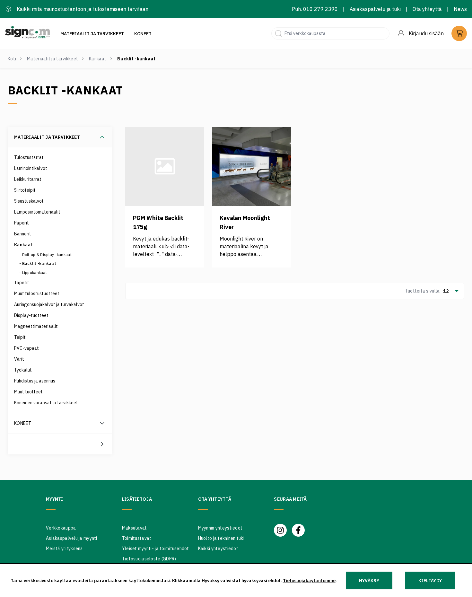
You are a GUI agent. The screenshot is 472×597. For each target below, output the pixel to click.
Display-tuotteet (31, 315)
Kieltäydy (430, 581)
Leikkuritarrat (27, 179)
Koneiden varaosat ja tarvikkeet (46, 403)
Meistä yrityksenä (64, 548)
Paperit (21, 223)
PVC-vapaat (26, 348)
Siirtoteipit (25, 190)
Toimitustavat (137, 538)
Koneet (143, 34)
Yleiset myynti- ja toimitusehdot (155, 548)
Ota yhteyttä (427, 9)
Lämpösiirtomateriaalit (37, 212)
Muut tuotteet (28, 392)
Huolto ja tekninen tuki (221, 538)
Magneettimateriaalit (36, 326)
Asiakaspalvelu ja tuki (375, 9)
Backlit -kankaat (39, 263)
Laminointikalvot (30, 168)
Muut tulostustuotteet (36, 293)
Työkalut (23, 370)
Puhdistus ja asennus (34, 381)
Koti (12, 59)
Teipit (20, 337)
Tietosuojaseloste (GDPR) (149, 559)
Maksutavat (134, 528)
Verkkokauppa (61, 528)
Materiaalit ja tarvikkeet (92, 34)
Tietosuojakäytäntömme (309, 581)
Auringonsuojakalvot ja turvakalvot (49, 304)
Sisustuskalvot (29, 201)
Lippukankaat (34, 272)
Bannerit (22, 234)
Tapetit (21, 282)
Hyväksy (369, 581)
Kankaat (97, 59)
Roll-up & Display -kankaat (47, 254)
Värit (19, 359)
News (460, 9)
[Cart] (459, 33)
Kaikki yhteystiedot (218, 548)
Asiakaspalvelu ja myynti (71, 538)
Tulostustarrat (29, 157)
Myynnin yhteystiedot (220, 528)
